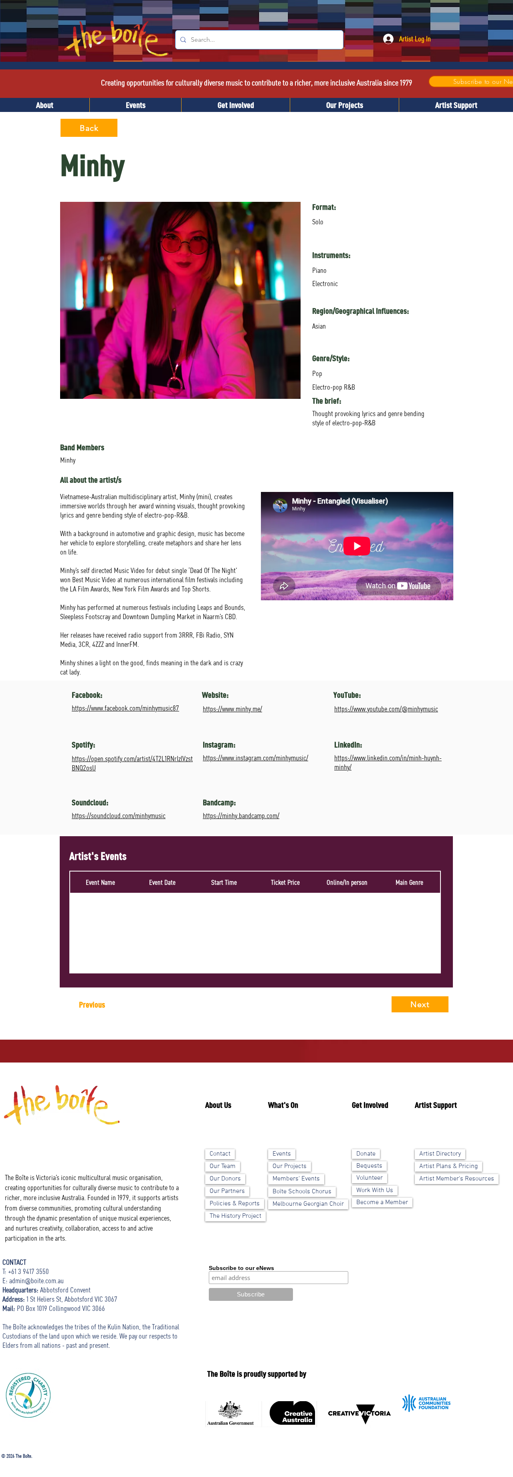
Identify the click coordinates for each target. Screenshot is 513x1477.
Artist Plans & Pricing (448, 1166)
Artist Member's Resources (456, 1179)
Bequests (369, 1166)
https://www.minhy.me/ (232, 708)
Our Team (223, 1166)
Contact (220, 1154)
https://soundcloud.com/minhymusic (119, 815)
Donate (366, 1154)
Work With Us (374, 1190)
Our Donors (225, 1179)
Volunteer (369, 1178)
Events (282, 1154)
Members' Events (296, 1179)
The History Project (235, 1216)
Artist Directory (440, 1154)
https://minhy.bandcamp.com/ (241, 815)
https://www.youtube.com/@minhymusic (386, 708)
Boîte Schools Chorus (302, 1192)
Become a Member (382, 1203)
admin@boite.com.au (36, 1280)
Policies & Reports (235, 1204)
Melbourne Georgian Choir (308, 1204)
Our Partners (227, 1191)
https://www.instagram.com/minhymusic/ (255, 757)
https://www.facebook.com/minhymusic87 (125, 707)
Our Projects (290, 1166)
